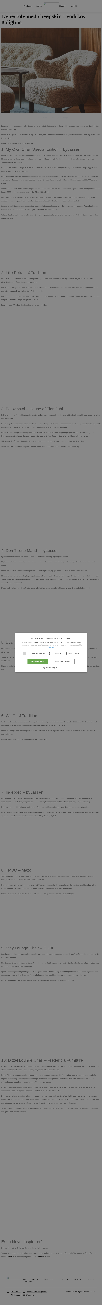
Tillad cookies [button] (37, 661)
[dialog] (51, 652)
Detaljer (51, 647)
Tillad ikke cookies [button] (62, 661)
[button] (51, 667)
